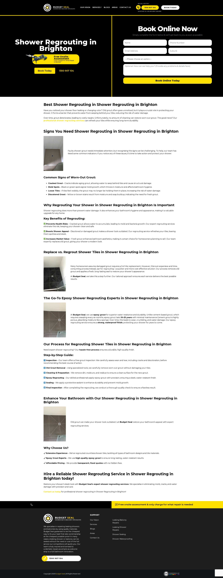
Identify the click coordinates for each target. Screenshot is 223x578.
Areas (114, 7)
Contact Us (94, 538)
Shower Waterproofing (122, 539)
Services (96, 7)
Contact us (125, 7)
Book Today (170, 8)
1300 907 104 (66, 70)
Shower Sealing (119, 534)
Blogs (107, 7)
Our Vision (85, 7)
